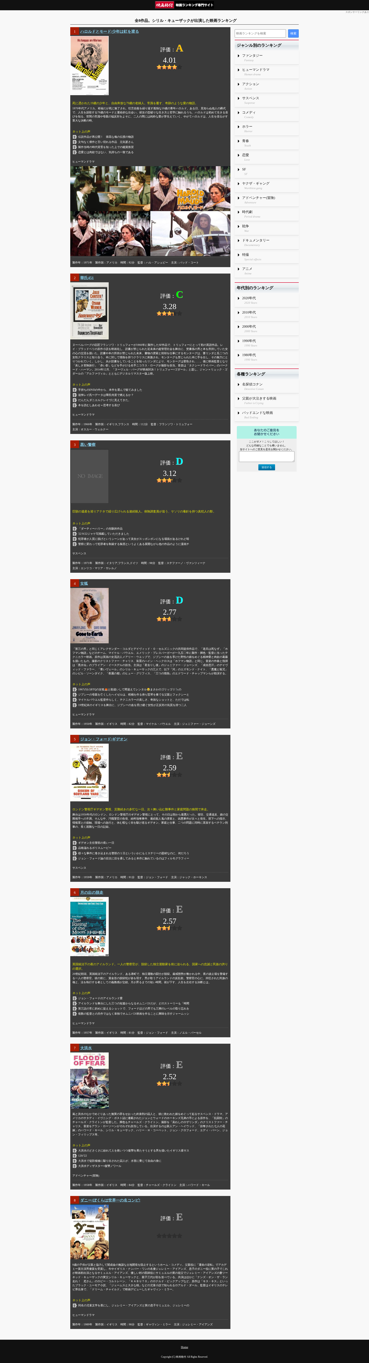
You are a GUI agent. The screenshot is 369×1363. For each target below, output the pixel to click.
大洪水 (86, 1048)
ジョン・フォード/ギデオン (103, 739)
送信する (267, 467)
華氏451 (87, 278)
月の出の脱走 (91, 892)
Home (184, 1347)
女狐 (84, 583)
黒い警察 (88, 444)
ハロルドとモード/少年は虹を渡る (109, 31)
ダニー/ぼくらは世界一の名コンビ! (110, 1200)
